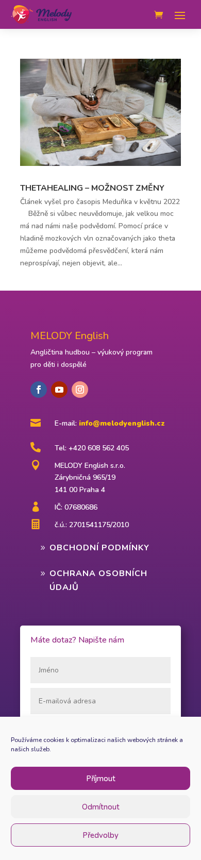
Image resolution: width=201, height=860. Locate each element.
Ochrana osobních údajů (98, 580)
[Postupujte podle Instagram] (80, 389)
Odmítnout (101, 807)
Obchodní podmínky (99, 547)
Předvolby (100, 835)
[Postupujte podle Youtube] (59, 389)
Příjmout (100, 778)
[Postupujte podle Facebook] (38, 389)
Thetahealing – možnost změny (92, 188)
